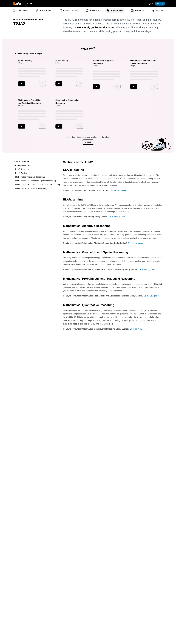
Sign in (150, 4)
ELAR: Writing (21, 173)
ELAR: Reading (22, 169)
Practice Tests (46, 10)
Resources (139, 10)
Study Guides (117, 10)
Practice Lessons (70, 10)
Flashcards (94, 10)
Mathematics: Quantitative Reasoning (31, 188)
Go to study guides (118, 190)
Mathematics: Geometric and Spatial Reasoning (35, 181)
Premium (159, 10)
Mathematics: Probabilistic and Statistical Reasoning (37, 185)
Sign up (160, 4)
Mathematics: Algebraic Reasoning (30, 177)
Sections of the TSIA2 (22, 165)
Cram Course (22, 10)
